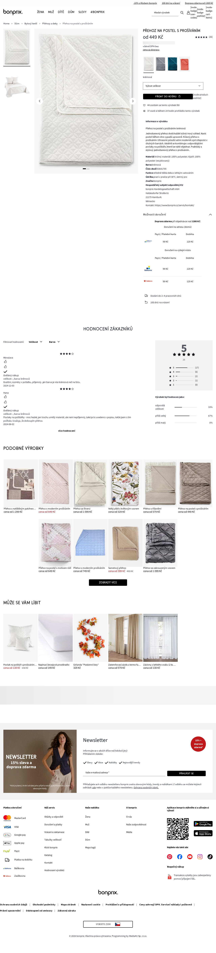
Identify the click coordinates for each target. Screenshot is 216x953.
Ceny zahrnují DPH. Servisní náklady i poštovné (165, 904)
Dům (87, 840)
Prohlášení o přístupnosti (120, 904)
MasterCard (20, 818)
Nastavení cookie (90, 904)
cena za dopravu (151, 50)
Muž (87, 824)
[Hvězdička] (61, 354)
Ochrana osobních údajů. (146, 787)
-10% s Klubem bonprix (145, 3)
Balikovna (19, 868)
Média (129, 832)
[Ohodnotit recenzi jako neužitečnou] (5, 367)
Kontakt (48, 862)
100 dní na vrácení (171, 3)
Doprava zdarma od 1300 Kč (199, 3)
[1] (84, 168)
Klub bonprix (50, 847)
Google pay (20, 835)
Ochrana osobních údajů (13, 904)
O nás (129, 817)
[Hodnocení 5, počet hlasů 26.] (201, 37)
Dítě (87, 832)
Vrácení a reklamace (54, 832)
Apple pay (19, 843)
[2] (87, 168)
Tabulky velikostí (52, 840)
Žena (87, 817)
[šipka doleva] (39, 101)
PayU (16, 851)
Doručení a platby (53, 824)
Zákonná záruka (67, 910)
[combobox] (165, 12)
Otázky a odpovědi (53, 817)
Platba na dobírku (23, 859)
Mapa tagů (90, 847)
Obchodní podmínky (44, 904)
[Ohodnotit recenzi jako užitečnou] (5, 362)
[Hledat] (182, 12)
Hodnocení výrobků (54, 870)
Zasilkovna (19, 876)
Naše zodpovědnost (136, 824)
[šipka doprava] (132, 101)
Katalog (48, 855)
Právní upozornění (10, 910)
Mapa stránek (68, 904)
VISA (16, 827)
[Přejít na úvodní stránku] (20, 12)
